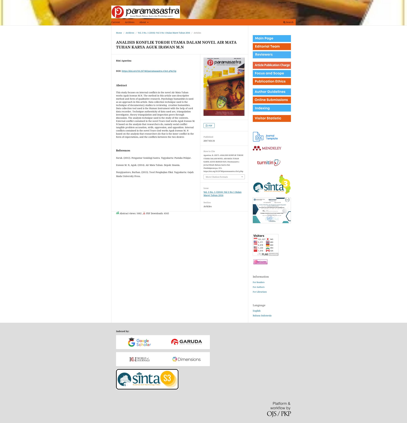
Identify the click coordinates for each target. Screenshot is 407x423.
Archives (129, 22)
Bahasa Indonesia (262, 315)
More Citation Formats (217, 176)
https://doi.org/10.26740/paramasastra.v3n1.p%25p (149, 70)
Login (293, 2)
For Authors (259, 287)
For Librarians (260, 291)
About (143, 22)
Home (119, 32)
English (257, 310)
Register (282, 2)
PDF (210, 125)
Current (115, 22)
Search (289, 22)
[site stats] (260, 263)
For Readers (259, 282)
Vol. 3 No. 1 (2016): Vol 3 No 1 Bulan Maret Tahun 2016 (164, 32)
